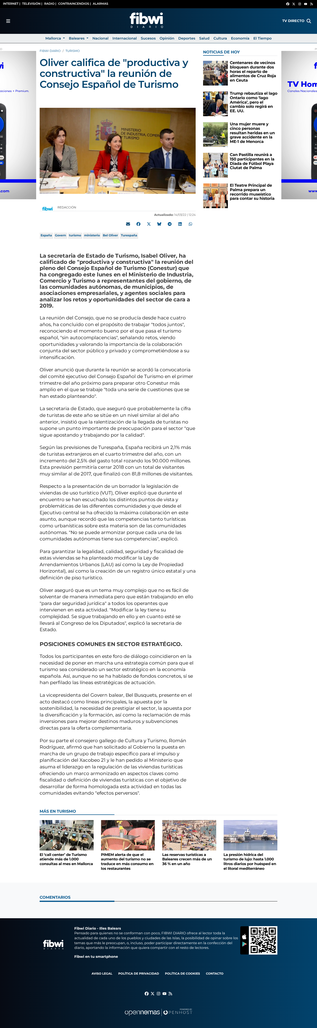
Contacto (214, 974)
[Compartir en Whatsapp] (190, 224)
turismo (75, 235)
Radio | (50, 4)
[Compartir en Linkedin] (180, 224)
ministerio (92, 235)
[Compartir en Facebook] (138, 224)
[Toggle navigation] (8, 21)
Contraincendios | (74, 4)
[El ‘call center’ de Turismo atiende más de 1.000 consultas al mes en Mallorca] (67, 835)
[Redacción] (47, 208)
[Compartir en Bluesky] (159, 224)
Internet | (11, 4)
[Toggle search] (308, 21)
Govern (60, 235)
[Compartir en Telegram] (169, 224)
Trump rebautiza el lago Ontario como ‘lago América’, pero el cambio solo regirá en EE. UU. (253, 102)
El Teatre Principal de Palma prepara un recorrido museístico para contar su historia (252, 192)
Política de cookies (182, 974)
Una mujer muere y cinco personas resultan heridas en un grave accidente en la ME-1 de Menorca (252, 133)
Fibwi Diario (50, 51)
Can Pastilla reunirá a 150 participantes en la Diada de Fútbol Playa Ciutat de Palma (252, 161)
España (46, 235)
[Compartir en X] (149, 224)
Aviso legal (102, 974)
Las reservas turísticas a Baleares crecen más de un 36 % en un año (187, 859)
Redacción (67, 207)
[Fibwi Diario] (146, 21)
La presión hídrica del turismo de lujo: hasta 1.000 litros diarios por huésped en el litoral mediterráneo (250, 861)
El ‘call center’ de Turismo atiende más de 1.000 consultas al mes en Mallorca (66, 859)
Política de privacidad (138, 974)
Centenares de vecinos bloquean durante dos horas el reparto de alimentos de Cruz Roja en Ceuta (253, 72)
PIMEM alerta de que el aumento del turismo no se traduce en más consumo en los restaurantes (127, 861)
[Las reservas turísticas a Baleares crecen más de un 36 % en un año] (189, 835)
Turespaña (129, 235)
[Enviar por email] (128, 224)
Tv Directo (293, 21)
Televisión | (32, 4)
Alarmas (100, 4)
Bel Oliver (110, 235)
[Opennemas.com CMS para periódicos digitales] (158, 1017)
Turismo (73, 51)
